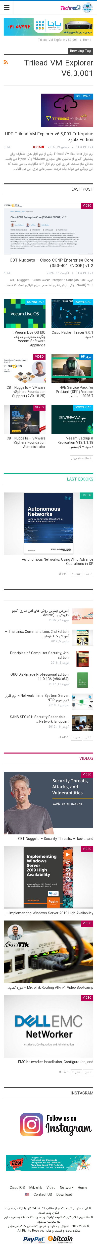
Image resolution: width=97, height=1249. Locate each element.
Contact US (43, 1194)
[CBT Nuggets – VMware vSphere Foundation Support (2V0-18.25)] (25, 368)
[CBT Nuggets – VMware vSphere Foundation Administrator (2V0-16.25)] (25, 419)
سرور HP (86, 356)
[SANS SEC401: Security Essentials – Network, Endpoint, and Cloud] (82, 723)
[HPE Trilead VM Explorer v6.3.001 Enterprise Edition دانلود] (67, 110)
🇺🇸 (27, 1194)
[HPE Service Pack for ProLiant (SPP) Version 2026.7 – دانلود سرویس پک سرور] (72, 368)
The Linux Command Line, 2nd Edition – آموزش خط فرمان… (37, 634)
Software (83, 96)
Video (87, 205)
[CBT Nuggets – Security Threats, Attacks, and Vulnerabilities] (48, 803)
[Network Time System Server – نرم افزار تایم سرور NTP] (82, 701)
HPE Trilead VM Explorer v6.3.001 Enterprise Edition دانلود (49, 137)
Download (83, 302)
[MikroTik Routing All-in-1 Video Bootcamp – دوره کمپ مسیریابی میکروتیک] (48, 952)
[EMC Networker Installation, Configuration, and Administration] (48, 1026)
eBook (87, 495)
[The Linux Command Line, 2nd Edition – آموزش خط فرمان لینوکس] (82, 638)
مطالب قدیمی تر (80, 458)
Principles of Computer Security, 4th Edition (39, 655)
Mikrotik (35, 1188)
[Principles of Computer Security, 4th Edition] (82, 659)
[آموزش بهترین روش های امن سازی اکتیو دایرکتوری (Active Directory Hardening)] (82, 616)
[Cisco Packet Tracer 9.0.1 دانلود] (72, 313)
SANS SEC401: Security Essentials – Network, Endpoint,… (39, 719)
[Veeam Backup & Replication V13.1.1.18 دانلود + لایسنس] (72, 419)
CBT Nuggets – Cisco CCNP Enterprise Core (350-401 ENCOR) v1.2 (51, 263)
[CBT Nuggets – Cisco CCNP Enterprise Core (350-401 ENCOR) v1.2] (48, 229)
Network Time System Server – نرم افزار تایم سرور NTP (37, 698)
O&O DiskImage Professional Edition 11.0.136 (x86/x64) (39, 677)
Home (82, 1188)
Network (66, 1188)
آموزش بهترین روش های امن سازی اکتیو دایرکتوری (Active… (40, 613)
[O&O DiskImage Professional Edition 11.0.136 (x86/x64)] (82, 680)
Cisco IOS (17, 1188)
